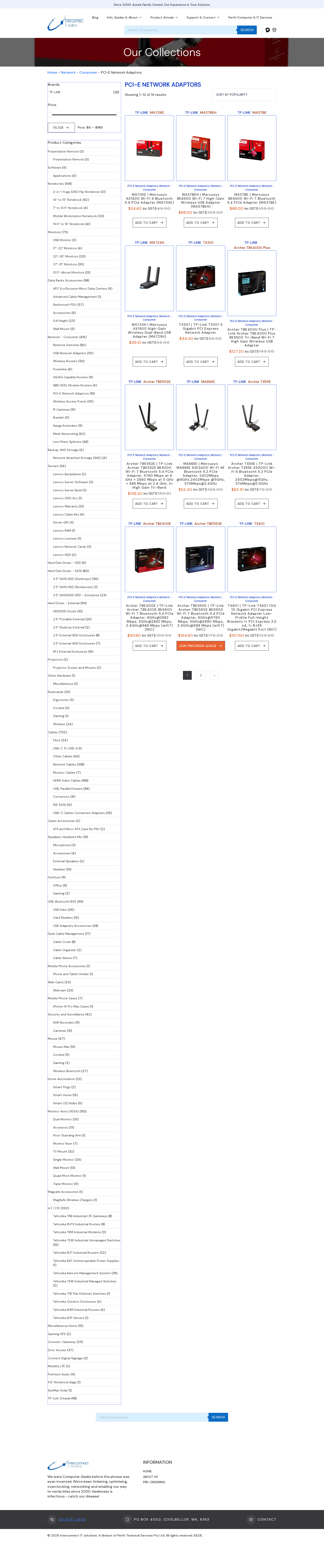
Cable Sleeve (62, 958)
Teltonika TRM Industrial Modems (77, 1232)
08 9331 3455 (72, 1519)
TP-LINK (54, 92)
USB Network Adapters (69, 353)
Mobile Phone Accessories (67, 966)
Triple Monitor (63, 1184)
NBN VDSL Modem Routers (72, 385)
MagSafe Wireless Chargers (73, 1200)
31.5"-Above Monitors (68, 272)
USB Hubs (60, 910)
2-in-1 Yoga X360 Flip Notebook (76, 192)
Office (57, 885)
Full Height (60, 321)
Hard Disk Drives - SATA (65, 571)
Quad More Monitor (67, 1176)
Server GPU (61, 522)
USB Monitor (62, 240)
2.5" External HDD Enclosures (74, 635)
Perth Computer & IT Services (250, 17)
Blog (95, 17)
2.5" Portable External (68, 619)
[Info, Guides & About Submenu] (142, 17)
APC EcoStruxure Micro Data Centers (80, 289)
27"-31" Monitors (65, 264)
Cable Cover (62, 942)
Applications (62, 176)
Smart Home (62, 1095)
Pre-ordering (154, 1482)
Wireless (59, 724)
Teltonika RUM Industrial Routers (76, 1310)
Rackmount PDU (64, 305)
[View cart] (274, 30)
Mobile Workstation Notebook (75, 216)
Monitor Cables (64, 773)
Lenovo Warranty (65, 506)
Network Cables (64, 764)
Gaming (58, 716)
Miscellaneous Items (62, 1326)
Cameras (59, 1031)
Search (246, 30)
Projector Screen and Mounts (74, 668)
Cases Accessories (61, 821)
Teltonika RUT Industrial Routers (76, 1253)
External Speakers (66, 861)
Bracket (58, 417)
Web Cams (56, 982)
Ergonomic (61, 700)
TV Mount (60, 1151)
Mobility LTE (56, 1366)
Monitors (54, 232)
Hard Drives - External (64, 603)
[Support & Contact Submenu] (220, 17)
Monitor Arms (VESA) (63, 1111)
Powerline (60, 369)
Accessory (60, 1127)
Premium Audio (59, 1374)
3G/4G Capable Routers (70, 377)
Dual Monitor (62, 1119)
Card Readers (63, 918)
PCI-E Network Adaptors (71, 393)
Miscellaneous (63, 684)
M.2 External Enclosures (70, 652)
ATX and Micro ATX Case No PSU (76, 829)
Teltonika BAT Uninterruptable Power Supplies (86, 1261)
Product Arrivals (162, 17)
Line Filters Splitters (67, 442)
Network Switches (66, 345)
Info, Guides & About (122, 17)
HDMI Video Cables (67, 780)
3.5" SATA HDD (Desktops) (72, 579)
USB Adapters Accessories (72, 926)
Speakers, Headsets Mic (65, 837)
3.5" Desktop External (68, 627)
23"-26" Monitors (65, 256)
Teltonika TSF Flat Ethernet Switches (79, 1294)
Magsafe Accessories (63, 1192)
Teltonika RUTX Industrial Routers (77, 1224)
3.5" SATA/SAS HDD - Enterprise (76, 595)
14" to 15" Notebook (67, 200)
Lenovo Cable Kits (66, 514)
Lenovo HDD (62, 555)
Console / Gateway (62, 1342)
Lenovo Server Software (70, 482)
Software (54, 167)
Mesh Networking (65, 434)
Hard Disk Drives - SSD (64, 563)
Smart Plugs (62, 1087)
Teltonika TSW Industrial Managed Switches (84, 1281)
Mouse (53, 1039)
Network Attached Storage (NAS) (77, 458)
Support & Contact (201, 17)
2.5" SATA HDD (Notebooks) (73, 587)
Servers (53, 466)
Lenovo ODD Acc (65, 498)
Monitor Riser (62, 1143)
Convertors (61, 797)
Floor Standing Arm (67, 1135)
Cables (53, 732)
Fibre (56, 740)
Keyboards (55, 692)
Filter (58, 128)
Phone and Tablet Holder (71, 974)
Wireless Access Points (69, 401)
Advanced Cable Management (75, 297)
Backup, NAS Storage (63, 450)
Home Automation (61, 1079)
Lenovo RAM (62, 531)
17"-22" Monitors (65, 248)
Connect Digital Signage (65, 1358)
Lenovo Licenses (65, 538)
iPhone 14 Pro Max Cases (71, 1006)
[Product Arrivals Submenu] (178, 17)
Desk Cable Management (66, 934)
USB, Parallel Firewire (67, 789)
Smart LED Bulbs (65, 1103)
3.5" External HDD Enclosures (74, 643)
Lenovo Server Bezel (67, 490)
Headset (59, 869)
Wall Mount (61, 329)
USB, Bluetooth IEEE (62, 901)
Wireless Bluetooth (66, 1071)
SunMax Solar (58, 1390)
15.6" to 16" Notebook (68, 224)
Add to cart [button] (146, 223)
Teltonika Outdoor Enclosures (74, 1302)
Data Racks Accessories (65, 280)
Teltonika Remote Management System (82, 1273)
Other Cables (62, 756)
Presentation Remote (63, 151)
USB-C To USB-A (65, 748)
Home (52, 72)
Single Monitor (63, 1160)
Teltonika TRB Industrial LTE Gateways (80, 1216)
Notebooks (56, 184)
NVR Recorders (63, 1022)
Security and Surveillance (66, 1014)
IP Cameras (61, 410)
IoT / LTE (54, 1208)
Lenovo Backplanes (67, 474)
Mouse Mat (61, 1047)
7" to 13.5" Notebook (68, 208)
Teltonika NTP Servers (68, 1318)
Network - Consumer (79, 72)
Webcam (59, 990)
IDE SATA (59, 805)
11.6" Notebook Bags (62, 1382)
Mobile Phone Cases (62, 998)
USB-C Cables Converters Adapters (79, 813)
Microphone (62, 845)
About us (150, 1477)
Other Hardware (59, 676)
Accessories (62, 313)
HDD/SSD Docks (64, 611)
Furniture (54, 877)
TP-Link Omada (59, 1398)
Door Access (57, 1350)
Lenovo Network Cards (69, 547)
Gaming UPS (57, 1334)
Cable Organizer (64, 950)
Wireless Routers (65, 361)
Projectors (55, 659)
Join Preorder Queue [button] (198, 646)
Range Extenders (65, 426)
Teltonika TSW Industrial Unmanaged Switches (86, 1240)
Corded (58, 708)
